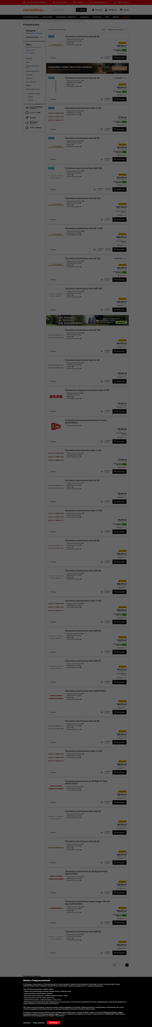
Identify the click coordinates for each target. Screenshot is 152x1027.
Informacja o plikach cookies (49, 1014)
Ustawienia (27, 1022)
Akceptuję (53, 1022)
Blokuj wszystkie (38, 1022)
